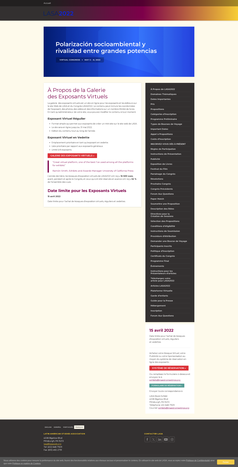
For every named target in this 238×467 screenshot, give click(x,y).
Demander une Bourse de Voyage (169, 241)
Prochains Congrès (161, 184)
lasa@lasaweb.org (52, 444)
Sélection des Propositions (165, 221)
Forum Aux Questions (162, 194)
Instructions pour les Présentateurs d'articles (163, 272)
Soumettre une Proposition (165, 204)
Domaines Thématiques (163, 94)
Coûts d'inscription (161, 139)
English (48, 427)
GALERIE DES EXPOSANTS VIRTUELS (71, 155)
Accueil (47, 3)
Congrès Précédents (162, 189)
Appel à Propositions (162, 134)
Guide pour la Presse (162, 301)
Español (57, 427)
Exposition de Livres (161, 164)
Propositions (157, 109)
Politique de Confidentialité (198, 460)
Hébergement (158, 306)
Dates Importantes (161, 99)
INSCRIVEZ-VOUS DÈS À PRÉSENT (168, 144)
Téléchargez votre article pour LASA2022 (162, 279)
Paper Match (157, 199)
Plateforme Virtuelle (161, 291)
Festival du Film (159, 169)
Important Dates (159, 129)
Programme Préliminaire (164, 119)
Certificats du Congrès (163, 256)
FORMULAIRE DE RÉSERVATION (166, 385)
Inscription (156, 311)
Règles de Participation (163, 149)
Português (68, 427)
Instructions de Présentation (166, 154)
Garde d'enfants (159, 296)
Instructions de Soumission (165, 231)
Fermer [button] (226, 462)
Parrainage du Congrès (163, 174)
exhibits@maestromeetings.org (165, 380)
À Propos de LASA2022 (163, 89)
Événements (157, 266)
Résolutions (157, 179)
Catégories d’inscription (163, 114)
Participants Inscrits (161, 246)
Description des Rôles (162, 209)
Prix (153, 104)
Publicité (155, 159)
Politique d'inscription (162, 251)
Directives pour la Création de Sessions (162, 215)
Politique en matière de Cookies (26, 463)
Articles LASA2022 (160, 286)
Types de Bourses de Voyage (166, 124)
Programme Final (160, 261)
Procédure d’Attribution (163, 236)
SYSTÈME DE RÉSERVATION (168, 368)
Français (79, 427)
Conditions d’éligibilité (163, 226)
